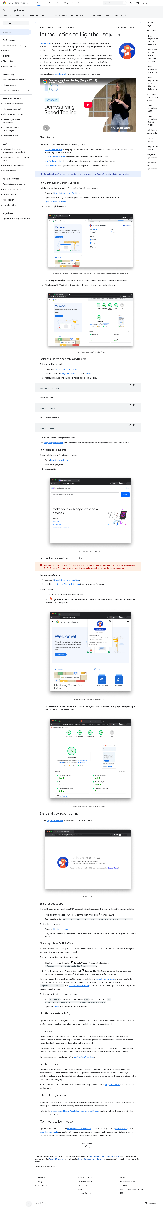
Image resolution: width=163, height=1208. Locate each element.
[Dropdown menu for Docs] (44, 2)
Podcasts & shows (84, 1193)
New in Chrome (78, 3)
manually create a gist (105, 979)
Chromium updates (85, 1181)
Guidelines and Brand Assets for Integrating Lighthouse (75, 1111)
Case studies (54, 3)
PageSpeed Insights (59, 460)
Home (42, 27)
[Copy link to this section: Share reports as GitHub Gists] (75, 943)
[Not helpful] (134, 27)
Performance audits (38, 15)
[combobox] (115, 3)
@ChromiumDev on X (128, 1181)
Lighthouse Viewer (55, 821)
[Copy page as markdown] (119, 35)
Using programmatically (54, 443)
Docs (39, 3)
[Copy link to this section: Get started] (57, 137)
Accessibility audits (59, 15)
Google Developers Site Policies (89, 1159)
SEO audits (97, 15)
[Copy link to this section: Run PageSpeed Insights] (68, 450)
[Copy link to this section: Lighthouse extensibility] (72, 1013)
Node (89, 373)
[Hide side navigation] (28, 1203)
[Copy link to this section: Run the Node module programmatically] (77, 437)
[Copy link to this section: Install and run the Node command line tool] (89, 359)
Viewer (56, 1006)
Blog (66, 3)
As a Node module (53, 161)
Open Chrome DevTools (55, 202)
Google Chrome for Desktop (66, 193)
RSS (121, 1193)
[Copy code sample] (134, 385)
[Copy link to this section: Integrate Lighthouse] (69, 1095)
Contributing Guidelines (84, 1057)
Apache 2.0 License (56, 1159)
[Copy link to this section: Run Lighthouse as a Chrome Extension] (85, 558)
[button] (15, 50)
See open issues (41, 1185)
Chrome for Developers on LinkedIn (133, 1189)
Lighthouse (18, 10)
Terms (37, 1203)
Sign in (157, 3)
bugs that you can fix (49, 1132)
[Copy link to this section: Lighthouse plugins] (62, 1064)
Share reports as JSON (79, 986)
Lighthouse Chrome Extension (66, 584)
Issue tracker (121, 1129)
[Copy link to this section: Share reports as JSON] (67, 904)
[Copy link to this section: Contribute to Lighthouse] (75, 1121)
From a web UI (51, 165)
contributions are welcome (79, 1129)
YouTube (123, 1185)
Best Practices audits (80, 15)
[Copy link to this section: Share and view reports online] (81, 813)
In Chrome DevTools (53, 150)
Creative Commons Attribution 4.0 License (103, 1156)
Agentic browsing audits (116, 15)
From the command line (55, 157)
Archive (81, 1189)
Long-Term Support (69, 373)
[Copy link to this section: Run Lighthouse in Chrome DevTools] (81, 183)
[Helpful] (131, 27)
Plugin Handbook (112, 1085)
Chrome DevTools (95, 565)
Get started (21, 15)
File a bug (38, 1181)
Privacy (44, 1203)
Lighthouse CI (61, 74)
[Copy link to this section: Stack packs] (55, 1031)
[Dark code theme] (130, 385)
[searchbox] (16, 23)
